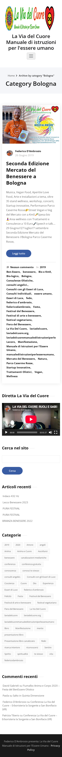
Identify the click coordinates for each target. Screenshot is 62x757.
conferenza (9, 564)
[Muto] (50, 432)
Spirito (7, 653)
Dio (34, 583)
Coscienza (9, 583)
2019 (43, 267)
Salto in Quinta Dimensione (28, 695)
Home (11, 75)
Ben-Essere (13, 271)
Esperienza (48, 583)
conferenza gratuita (31, 564)
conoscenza (10, 570)
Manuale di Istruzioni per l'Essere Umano (27, 348)
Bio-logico (12, 276)
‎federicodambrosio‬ (18, 306)
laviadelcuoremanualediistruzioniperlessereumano (29, 621)
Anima (7, 551)
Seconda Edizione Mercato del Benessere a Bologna (27, 173)
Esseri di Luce (14, 298)
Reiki (43, 640)
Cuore (24, 583)
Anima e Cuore (24, 551)
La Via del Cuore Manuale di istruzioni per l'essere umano (31, 42)
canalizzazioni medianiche (33, 557)
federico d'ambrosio (19, 302)
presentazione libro (13, 634)
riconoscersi (32, 647)
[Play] (6, 432)
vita (51, 653)
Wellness (12, 376)
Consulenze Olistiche (19, 280)
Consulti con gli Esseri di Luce (24, 289)
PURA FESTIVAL (11, 508)
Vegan (38, 372)
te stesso (38, 653)
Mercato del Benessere (20, 358)
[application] (31, 419)
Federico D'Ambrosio (28, 151)
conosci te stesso (30, 570)
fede (29, 298)
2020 (18, 544)
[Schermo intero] (55, 432)
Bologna (26, 276)
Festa (36, 306)
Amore (30, 544)
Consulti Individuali (18, 293)
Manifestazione (27, 341)
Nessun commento (22, 267)
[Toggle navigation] (31, 56)
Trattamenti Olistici (19, 372)
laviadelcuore (38, 328)
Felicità (7, 596)
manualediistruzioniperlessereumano (30, 354)
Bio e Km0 (45, 271)
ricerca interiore (12, 647)
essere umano (43, 293)
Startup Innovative (18, 367)
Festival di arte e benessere (23, 315)
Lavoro (10, 341)
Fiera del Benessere (18, 324)
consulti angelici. (17, 284)
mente (40, 628)
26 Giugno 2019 (24, 155)
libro (6, 628)
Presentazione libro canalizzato (19, 640)
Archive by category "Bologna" (36, 75)
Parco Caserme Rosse (19, 363)
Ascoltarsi (42, 551)
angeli (42, 544)
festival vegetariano (19, 319)
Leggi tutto (18, 253)
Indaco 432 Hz (11, 496)
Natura (42, 358)
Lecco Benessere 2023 (15, 502)
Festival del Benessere (20, 311)
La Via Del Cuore (16, 328)
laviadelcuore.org (17, 333)
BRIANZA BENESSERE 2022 (17, 520)
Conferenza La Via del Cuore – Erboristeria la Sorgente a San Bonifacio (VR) (29, 705)
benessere (29, 271)
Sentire (47, 647)
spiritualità (22, 653)
